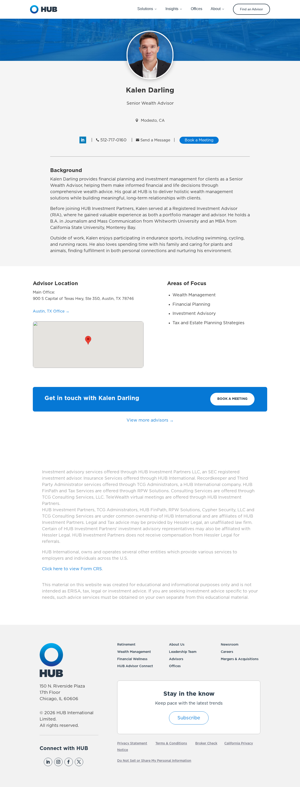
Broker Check (206, 743)
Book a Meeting (232, 399)
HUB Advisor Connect (135, 666)
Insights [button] (171, 9)
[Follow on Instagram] (58, 762)
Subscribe (188, 718)
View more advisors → (150, 420)
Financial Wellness (132, 659)
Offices (175, 666)
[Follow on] (89, 762)
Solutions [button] (145, 9)
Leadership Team (182, 652)
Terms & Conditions (171, 743)
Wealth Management (134, 652)
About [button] (216, 9)
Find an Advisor (251, 9)
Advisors (176, 659)
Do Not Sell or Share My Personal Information (154, 760)
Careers (227, 652)
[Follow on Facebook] (68, 762)
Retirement (126, 644)
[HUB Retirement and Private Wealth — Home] (43, 9)
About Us (176, 644)
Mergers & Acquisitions (240, 659)
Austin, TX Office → (51, 311)
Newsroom (229, 644)
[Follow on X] (79, 762)
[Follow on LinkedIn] (48, 762)
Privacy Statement (132, 743)
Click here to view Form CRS (72, 569)
